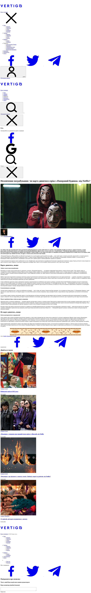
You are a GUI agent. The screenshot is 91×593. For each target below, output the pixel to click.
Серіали (5, 33)
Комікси (5, 39)
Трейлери (8, 28)
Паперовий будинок (11, 336)
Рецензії (8, 31)
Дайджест (7, 516)
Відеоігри (5, 51)
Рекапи (8, 38)
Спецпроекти (6, 556)
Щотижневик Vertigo (11, 44)
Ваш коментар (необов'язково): (10, 585)
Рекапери (8, 45)
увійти (23, 76)
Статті (7, 29)
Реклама (8, 562)
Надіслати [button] (3, 591)
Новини (8, 26)
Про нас (8, 561)
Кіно (4, 25)
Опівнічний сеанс (10, 47)
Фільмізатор (6, 52)
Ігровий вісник (10, 48)
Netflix (4, 336)
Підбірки (8, 30)
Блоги (4, 53)
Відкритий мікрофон (11, 49)
